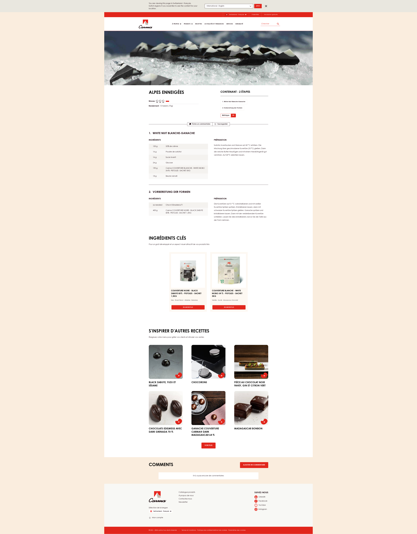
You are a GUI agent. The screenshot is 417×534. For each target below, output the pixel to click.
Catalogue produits (187, 492)
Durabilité (239, 24)
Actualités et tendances (214, 24)
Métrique (225, 115)
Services (229, 24)
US (233, 115)
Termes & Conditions (189, 530)
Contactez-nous (185, 499)
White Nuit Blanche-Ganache (234, 101)
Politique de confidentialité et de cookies (212, 530)
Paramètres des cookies (237, 530)
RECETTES (198, 24)
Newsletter (183, 502)
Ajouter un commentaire (254, 465)
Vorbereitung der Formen (233, 108)
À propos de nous (186, 496)
